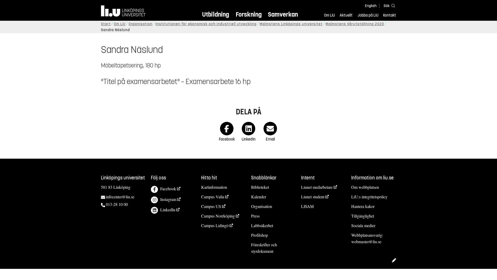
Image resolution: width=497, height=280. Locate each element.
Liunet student (312, 196)
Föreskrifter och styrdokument (264, 248)
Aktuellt (346, 15)
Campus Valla (212, 196)
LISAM (307, 206)
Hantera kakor (363, 206)
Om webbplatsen (365, 187)
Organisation (140, 24)
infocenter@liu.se (120, 196)
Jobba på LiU (367, 15)
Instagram (168, 199)
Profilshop (259, 235)
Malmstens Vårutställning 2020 (355, 24)
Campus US (211, 206)
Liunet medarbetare (317, 187)
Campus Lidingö (215, 225)
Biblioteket (260, 187)
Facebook (168, 188)
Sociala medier (363, 225)
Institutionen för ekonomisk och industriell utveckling (206, 24)
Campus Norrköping (218, 216)
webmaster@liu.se (366, 241)
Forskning (249, 14)
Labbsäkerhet (262, 225)
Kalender (258, 196)
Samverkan (283, 14)
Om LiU (329, 15)
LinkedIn (167, 209)
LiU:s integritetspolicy (369, 196)
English (371, 6)
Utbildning (215, 14)
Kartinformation (214, 187)
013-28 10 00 (117, 204)
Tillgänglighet (362, 216)
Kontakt (389, 15)
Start (106, 24)
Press (255, 216)
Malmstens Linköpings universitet (291, 24)
